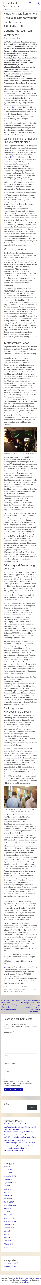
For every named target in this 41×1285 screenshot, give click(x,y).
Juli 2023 (7, 1231)
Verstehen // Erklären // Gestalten (16, 1124)
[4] (18, 758)
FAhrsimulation (9, 989)
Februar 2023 (8, 1244)
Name (6, 1056)
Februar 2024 (8, 1215)
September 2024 (10, 1205)
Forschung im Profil (12, 987)
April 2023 (7, 1237)
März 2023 (7, 1241)
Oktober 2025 (9, 1179)
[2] (17, 132)
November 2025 (10, 1176)
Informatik (18, 989)
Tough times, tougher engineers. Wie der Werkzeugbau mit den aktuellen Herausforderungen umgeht (19, 1148)
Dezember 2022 (10, 1247)
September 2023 (10, 1228)
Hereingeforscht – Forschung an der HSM (11, 6)
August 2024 (8, 1208)
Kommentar (9, 1032)
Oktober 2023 (9, 1225)
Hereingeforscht (10, 1266)
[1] (12, 107)
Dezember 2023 (9, 1218)
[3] (11, 157)
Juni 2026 (7, 1166)
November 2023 (10, 1221)
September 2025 (10, 1183)
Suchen (6, 1104)
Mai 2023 (7, 1234)
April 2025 (7, 1189)
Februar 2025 (8, 1195)
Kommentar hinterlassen (14, 991)
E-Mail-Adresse (10, 1063)
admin (21, 38)
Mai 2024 (7, 1212)
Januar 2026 (8, 1173)
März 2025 (8, 1192)
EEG (25, 987)
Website (7, 1071)
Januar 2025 (8, 1199)
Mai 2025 (7, 1186)
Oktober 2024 (9, 1202)
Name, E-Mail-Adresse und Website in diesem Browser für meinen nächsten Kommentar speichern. (18, 1083)
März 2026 (8, 1170)
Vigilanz (34, 989)
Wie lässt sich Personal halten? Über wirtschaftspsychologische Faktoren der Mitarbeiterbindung (11, 1004)
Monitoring (27, 989)
